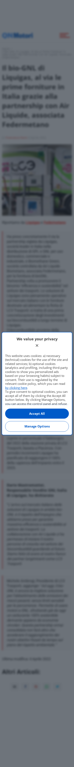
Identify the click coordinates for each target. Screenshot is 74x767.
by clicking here (16, 388)
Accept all (37, 413)
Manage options (37, 426)
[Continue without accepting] (37, 345)
